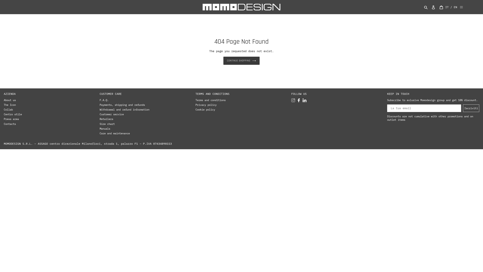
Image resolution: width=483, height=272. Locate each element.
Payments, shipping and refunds (122, 105)
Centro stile (13, 114)
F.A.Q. (104, 100)
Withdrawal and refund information (124, 109)
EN (455, 7)
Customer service (112, 114)
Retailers (106, 119)
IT (447, 7)
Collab (8, 109)
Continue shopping (239, 60)
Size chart (107, 124)
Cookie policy (205, 109)
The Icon (10, 105)
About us (10, 100)
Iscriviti (471, 108)
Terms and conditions (210, 100)
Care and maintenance (115, 133)
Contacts (10, 124)
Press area (11, 119)
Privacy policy (206, 105)
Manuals (105, 128)
